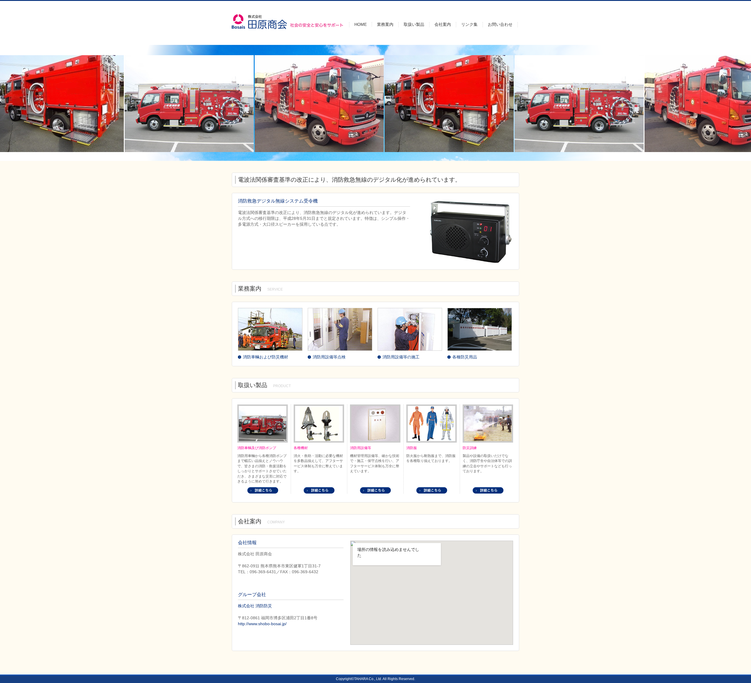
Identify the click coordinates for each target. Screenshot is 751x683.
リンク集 (469, 24)
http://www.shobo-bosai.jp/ (262, 623)
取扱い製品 (414, 24)
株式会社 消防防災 (255, 605)
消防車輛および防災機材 (265, 357)
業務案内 (385, 24)
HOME (360, 24)
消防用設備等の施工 (401, 357)
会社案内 (442, 24)
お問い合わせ (500, 24)
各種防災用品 (464, 357)
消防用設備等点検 (329, 357)
